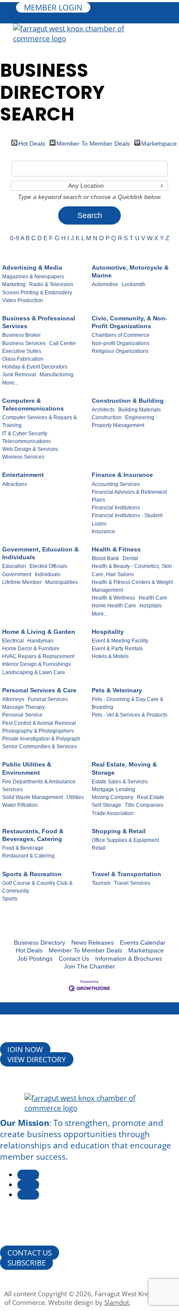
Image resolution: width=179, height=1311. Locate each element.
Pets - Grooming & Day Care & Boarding (127, 703)
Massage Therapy (23, 707)
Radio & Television (51, 284)
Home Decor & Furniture (31, 649)
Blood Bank (105, 558)
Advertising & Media (32, 267)
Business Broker (21, 335)
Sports (9, 899)
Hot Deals (31, 143)
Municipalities (61, 582)
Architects (103, 410)
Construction (107, 417)
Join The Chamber (89, 966)
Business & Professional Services (38, 322)
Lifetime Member (22, 582)
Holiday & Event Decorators (34, 367)
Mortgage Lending (113, 789)
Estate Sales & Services (120, 782)
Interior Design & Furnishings (36, 664)
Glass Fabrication (22, 359)
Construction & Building (128, 400)
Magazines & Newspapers (33, 277)
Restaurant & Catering (28, 856)
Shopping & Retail (119, 831)
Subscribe (26, 1263)
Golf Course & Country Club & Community (37, 887)
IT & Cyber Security (24, 433)
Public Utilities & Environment (26, 768)
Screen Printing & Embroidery (37, 293)
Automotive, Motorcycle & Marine (130, 271)
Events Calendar (143, 942)
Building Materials (139, 410)
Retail (99, 848)
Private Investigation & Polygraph (41, 739)
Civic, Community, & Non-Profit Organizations (129, 322)
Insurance (103, 531)
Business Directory (39, 942)
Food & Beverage (22, 848)
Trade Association (113, 813)
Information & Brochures (128, 958)
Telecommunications (26, 441)
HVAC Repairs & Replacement (38, 656)
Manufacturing (56, 375)
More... (10, 383)
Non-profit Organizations (120, 343)
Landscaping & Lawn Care (33, 672)
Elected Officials (48, 566)
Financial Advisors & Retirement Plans (129, 496)
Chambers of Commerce (120, 335)
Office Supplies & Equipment (125, 840)
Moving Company (112, 797)
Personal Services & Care (39, 690)
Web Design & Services (30, 449)
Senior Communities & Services (39, 747)
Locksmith (134, 284)
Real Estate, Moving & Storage (124, 768)
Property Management (118, 425)
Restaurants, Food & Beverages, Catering (32, 835)
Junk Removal (19, 375)
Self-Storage (106, 805)
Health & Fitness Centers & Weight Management (132, 586)
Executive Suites (21, 351)
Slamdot (116, 1302)
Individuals (47, 574)
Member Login (53, 7)
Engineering (139, 417)
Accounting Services (116, 484)
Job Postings (35, 958)
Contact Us (74, 958)
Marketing (14, 284)
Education (14, 566)
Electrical (13, 641)
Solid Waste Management (32, 797)
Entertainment (23, 474)
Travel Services (132, 883)
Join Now (25, 1049)
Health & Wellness (113, 598)
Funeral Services (48, 699)
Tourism (101, 883)
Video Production (22, 300)
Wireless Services (23, 457)
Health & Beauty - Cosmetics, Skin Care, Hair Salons (132, 570)
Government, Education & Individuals (40, 553)
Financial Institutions (116, 508)
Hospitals (150, 606)
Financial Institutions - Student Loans (127, 519)
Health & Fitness (116, 549)
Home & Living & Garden (38, 631)
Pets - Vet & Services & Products (129, 715)
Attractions (14, 484)
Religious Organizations (120, 351)
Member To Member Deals (93, 143)
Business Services (24, 343)
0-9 (14, 238)
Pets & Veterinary (117, 690)
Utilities (75, 797)
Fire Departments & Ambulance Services (39, 785)
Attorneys (13, 699)
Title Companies (144, 805)
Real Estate (150, 797)
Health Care (153, 598)
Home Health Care (114, 606)
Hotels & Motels (110, 656)
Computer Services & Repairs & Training (39, 421)
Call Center (62, 343)
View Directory (36, 1059)
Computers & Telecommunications (33, 404)
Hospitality (108, 631)
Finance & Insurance (122, 474)
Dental (130, 558)
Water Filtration (20, 805)
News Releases (92, 942)
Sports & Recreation (32, 874)
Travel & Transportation (126, 874)
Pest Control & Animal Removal (39, 723)
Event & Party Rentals (117, 649)
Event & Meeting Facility (120, 641)
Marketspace (159, 143)
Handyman (40, 641)
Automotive (105, 284)
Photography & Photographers (38, 731)
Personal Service (22, 715)
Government (16, 574)
